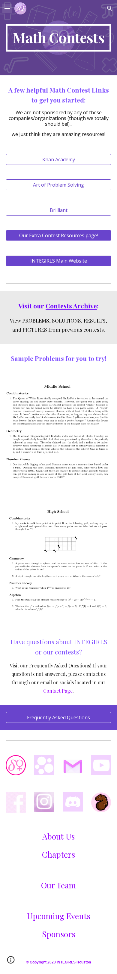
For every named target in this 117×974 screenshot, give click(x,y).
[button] (7, 8)
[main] (58, 38)
